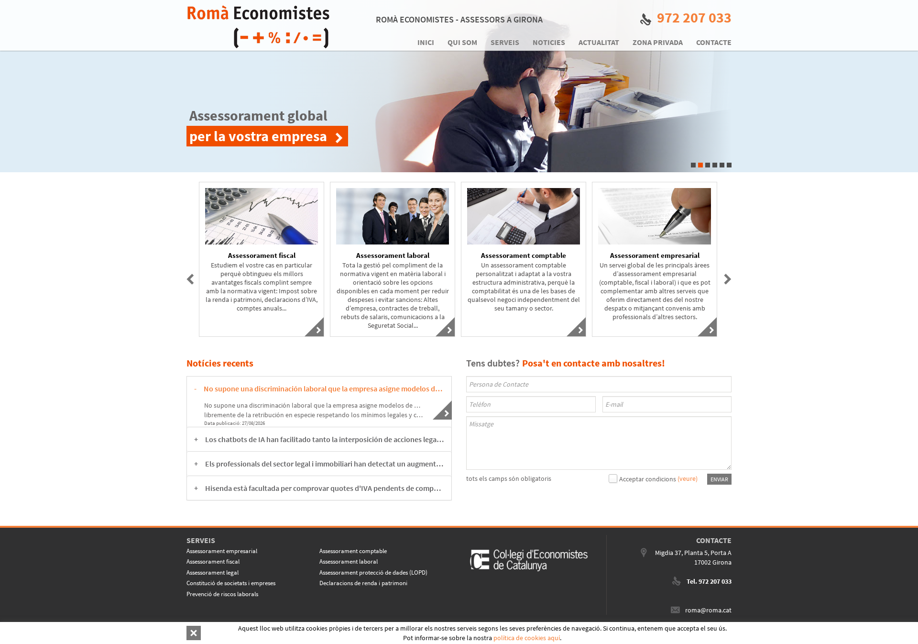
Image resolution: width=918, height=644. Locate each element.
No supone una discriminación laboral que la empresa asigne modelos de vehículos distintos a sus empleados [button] (324, 388)
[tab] (319, 388)
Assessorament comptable (353, 551)
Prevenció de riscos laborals (222, 594)
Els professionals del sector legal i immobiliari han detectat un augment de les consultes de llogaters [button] (324, 463)
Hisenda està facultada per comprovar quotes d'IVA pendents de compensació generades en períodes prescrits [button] (324, 488)
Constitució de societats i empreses (230, 583)
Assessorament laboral (348, 561)
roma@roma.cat (708, 610)
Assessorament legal (212, 572)
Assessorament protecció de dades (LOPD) (373, 572)
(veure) (688, 478)
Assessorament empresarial (221, 551)
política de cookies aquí (526, 637)
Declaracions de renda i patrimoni (363, 583)
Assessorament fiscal (213, 561)
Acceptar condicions (647, 479)
